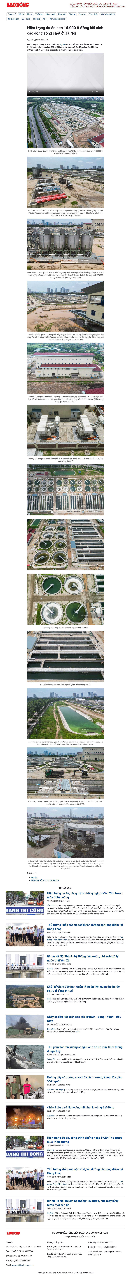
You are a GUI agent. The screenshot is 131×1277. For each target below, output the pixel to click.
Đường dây (60, 1089)
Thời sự (72, 14)
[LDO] (25, 903)
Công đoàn (93, 14)
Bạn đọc (82, 14)
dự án (62, 44)
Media (29, 14)
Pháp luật (62, 14)
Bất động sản (13, 19)
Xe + (45, 19)
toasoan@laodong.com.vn (22, 1265)
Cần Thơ (50, 905)
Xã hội (21, 14)
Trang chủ (12, 14)
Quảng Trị (51, 1059)
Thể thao (39, 14)
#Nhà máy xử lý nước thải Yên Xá (45, 880)
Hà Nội (50, 969)
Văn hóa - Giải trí (108, 14)
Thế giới (36, 19)
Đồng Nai (51, 1029)
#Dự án (34, 877)
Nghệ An (50, 1089)
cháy (77, 1032)
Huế (49, 999)
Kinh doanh (50, 14)
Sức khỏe (26, 19)
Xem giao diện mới (57, 19)
